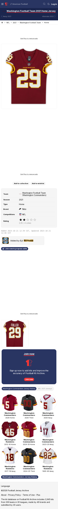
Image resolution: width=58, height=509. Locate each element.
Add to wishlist (38, 183)
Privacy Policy (14, 495)
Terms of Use (29, 495)
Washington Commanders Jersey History (19, 477)
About (3, 495)
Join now (29, 379)
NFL (8, 23)
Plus (38, 495)
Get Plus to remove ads (29, 38)
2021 (14, 23)
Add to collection (21, 183)
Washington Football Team (30, 23)
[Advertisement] (29, 32)
